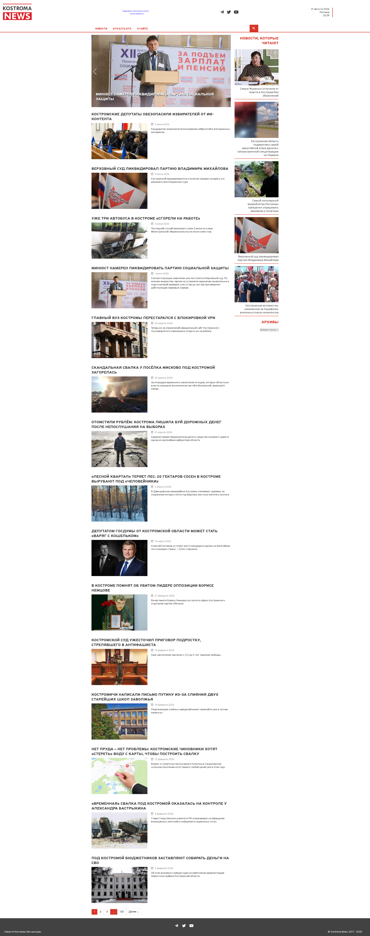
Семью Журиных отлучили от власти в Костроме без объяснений (259, 92)
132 (122, 911)
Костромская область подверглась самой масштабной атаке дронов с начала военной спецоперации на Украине (258, 148)
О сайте (142, 29)
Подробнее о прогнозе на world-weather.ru (140, 11)
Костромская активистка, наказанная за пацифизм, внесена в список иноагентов (259, 309)
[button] (95, 71)
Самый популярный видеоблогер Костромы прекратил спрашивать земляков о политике (263, 206)
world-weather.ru (137, 14)
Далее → (134, 911)
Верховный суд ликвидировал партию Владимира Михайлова (258, 258)
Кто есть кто (122, 29)
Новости (101, 29)
